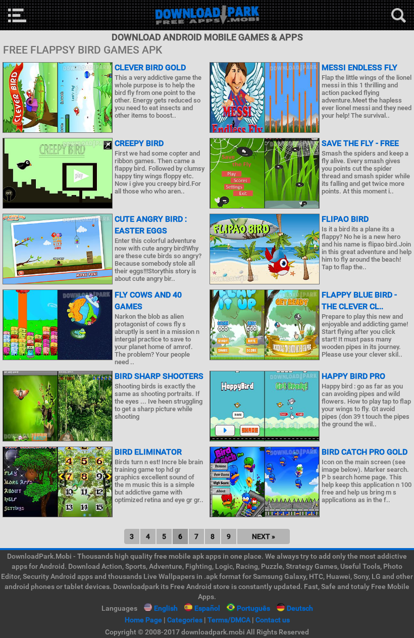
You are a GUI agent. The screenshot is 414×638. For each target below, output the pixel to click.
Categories (184, 620)
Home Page (143, 620)
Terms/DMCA (229, 620)
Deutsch (300, 608)
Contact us (272, 620)
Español (207, 608)
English (166, 608)
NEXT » (263, 536)
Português (253, 608)
